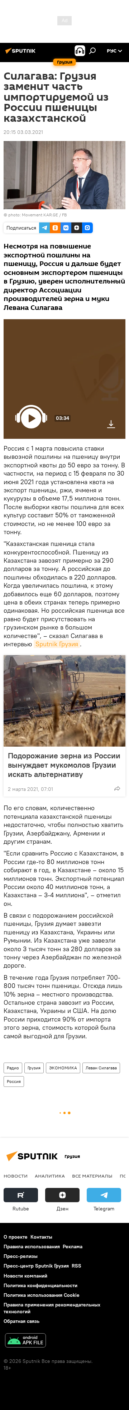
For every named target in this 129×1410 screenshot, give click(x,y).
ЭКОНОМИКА (63, 1067)
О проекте (16, 1237)
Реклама (72, 1246)
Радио (13, 1067)
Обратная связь (21, 1321)
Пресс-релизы (21, 1256)
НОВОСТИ (16, 1176)
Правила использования (32, 1246)
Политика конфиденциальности (40, 1285)
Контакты (41, 1237)
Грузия (34, 1067)
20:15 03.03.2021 (23, 132)
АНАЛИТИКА (50, 1176)
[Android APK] (25, 1341)
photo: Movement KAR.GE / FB (37, 214)
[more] (117, 788)
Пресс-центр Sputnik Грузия (36, 1266)
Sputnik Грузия (56, 644)
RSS (76, 1266)
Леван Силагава (101, 1067)
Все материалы (92, 1176)
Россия (14, 1081)
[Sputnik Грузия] (21, 53)
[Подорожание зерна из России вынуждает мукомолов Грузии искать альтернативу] (64, 701)
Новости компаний (25, 1276)
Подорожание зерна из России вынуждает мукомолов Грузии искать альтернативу (64, 765)
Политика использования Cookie (42, 1295)
